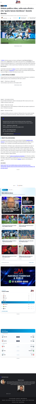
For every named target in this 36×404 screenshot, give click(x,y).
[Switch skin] (1, 3)
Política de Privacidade (31, 400)
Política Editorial (13, 400)
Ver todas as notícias (31, 262)
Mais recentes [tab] (11, 189)
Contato (27, 400)
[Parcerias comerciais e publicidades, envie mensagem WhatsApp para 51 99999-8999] (18, 276)
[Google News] (19, 186)
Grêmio (5, 5)
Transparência (23, 400)
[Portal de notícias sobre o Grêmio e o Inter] (18, 2)
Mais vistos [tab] (5, 189)
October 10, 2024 (17, 133)
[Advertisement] (18, 53)
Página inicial (3, 400)
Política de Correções (18, 400)
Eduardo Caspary (5, 18)
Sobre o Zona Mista (8, 400)
